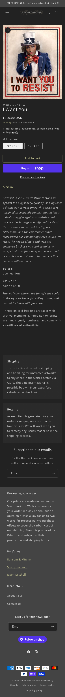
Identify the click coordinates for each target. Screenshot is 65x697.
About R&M (14, 595)
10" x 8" (33, 145)
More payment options (32, 176)
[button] (7, 12)
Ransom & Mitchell (19, 559)
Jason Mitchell (16, 574)
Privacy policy (47, 685)
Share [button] (10, 187)
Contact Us (14, 603)
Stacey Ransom (17, 567)
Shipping (7, 122)
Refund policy (29, 685)
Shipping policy (34, 690)
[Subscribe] (54, 473)
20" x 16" (12, 145)
